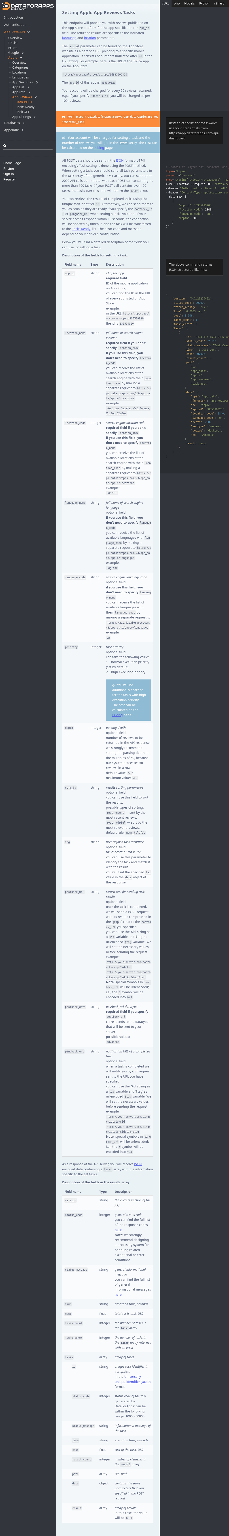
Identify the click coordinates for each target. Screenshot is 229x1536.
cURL (165, 3)
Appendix (11, 130)
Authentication (15, 24)
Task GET (23, 112)
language (69, 38)
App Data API (14, 32)
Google (13, 52)
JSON (120, 160)
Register (9, 179)
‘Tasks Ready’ (81, 229)
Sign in (8, 174)
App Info (18, 92)
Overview (15, 38)
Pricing (8, 168)
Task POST (24, 102)
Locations (19, 72)
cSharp (219, 3)
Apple (12, 57)
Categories (20, 67)
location (90, 38)
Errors (12, 48)
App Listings (21, 117)
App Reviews (22, 97)
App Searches (22, 82)
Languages (20, 77)
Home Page (12, 163)
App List (18, 87)
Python (204, 3)
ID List (13, 43)
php (177, 3)
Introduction (13, 17)
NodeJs (189, 3)
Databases (12, 123)
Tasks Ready (25, 107)
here (118, 1230)
